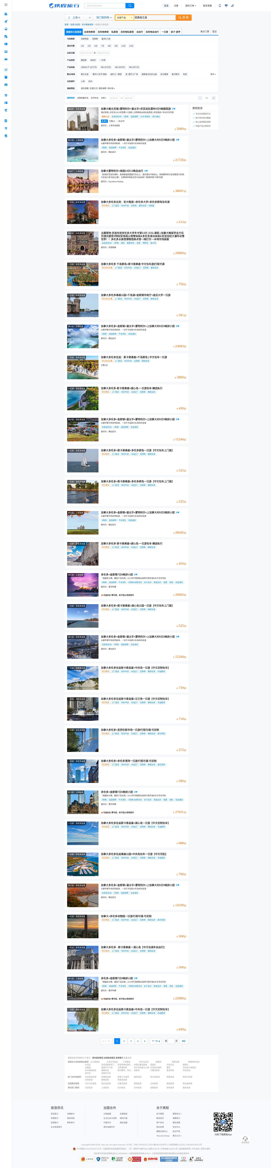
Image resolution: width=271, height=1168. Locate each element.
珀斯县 (137, 1070)
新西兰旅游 (187, 1077)
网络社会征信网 (105, 1159)
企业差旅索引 (56, 1127)
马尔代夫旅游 (90, 1084)
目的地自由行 (152, 32)
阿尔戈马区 (144, 1062)
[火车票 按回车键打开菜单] (6, 29)
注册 (176, 6)
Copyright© (86, 1145)
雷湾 (168, 1068)
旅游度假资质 (184, 1149)
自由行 (139, 32)
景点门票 (204, 31)
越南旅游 (137, 1077)
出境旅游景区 (109, 1058)
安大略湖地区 (90, 1070)
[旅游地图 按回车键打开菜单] (6, 84)
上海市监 (89, 1159)
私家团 (114, 32)
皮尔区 (88, 1073)
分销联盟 (107, 1114)
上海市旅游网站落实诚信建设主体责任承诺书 (170, 1153)
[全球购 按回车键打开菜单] (6, 95)
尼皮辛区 (170, 1065)
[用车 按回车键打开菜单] (6, 59)
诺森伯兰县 (106, 1073)
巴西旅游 (89, 1080)
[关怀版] (232, 5)
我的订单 (189, 6)
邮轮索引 (71, 1123)
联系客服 (207, 6)
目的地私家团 (127, 32)
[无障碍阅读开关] (226, 5)
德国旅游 (105, 1080)
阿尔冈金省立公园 (141, 1068)
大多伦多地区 (112, 1062)
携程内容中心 (162, 1131)
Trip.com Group (163, 1136)
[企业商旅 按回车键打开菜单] (6, 120)
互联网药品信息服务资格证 (114, 1149)
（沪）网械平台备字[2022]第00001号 (143, 1149)
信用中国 (150, 1159)
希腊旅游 (170, 1077)
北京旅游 (89, 1088)
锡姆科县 (105, 1070)
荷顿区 (153, 1065)
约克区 (88, 1065)
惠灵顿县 (170, 1070)
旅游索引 (119, 1058)
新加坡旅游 (187, 1084)
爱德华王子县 (107, 1068)
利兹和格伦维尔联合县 (125, 1065)
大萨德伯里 (122, 1068)
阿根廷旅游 (122, 1080)
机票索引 (54, 1118)
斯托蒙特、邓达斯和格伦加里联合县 (125, 1070)
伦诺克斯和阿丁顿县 (109, 1065)
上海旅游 (105, 1088)
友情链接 (123, 1114)
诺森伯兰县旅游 (73, 32)
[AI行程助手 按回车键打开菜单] (6, 69)
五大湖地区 (95, 1062)
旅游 (66, 25)
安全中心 (176, 1127)
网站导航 (71, 1118)
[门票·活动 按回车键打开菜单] (6, 44)
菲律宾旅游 (106, 1077)
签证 (214, 31)
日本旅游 (154, 1084)
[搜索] (129, 5)
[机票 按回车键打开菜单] (6, 21)
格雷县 (158, 1062)
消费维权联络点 (183, 1159)
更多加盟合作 (109, 1127)
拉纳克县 (186, 1070)
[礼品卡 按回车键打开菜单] (6, 102)
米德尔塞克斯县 (140, 1065)
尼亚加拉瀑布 (156, 1068)
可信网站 (134, 1159)
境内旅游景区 (98, 1058)
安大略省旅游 (87, 25)
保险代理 (123, 1118)
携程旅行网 (64, 5)
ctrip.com (105, 1145)
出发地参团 (89, 32)
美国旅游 (170, 1084)
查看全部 (127, 1058)
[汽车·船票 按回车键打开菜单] (6, 51)
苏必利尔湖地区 (189, 1068)
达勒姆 (88, 1068)
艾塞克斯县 (155, 1070)
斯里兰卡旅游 (123, 1077)
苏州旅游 (137, 1088)
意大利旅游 (155, 1077)
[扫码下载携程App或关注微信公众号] (219, 5)
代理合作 (107, 1123)
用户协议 (160, 1123)
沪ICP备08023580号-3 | (159, 1145)
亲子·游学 (175, 32)
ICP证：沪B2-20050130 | (138, 1145)
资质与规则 (205, 1149)
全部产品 (121, 17)
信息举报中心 (118, 1159)
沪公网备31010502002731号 (89, 1149)
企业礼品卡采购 (110, 1118)
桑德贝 (186, 1065)
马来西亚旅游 (90, 1077)
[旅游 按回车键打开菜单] (6, 36)
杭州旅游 (121, 1088)
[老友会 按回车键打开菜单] (6, 128)
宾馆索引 (54, 1114)
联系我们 (160, 1118)
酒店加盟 (123, 1123)
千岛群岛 (126, 1062)
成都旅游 (154, 1088)
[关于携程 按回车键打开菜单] (6, 136)
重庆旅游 (186, 1088)
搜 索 (185, 17)
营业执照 (160, 1127)
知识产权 (176, 1131)
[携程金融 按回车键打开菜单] (6, 110)
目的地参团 (103, 32)
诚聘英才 (176, 1118)
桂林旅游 (170, 1088)
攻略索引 (71, 1114)
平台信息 (195, 1149)
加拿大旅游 (75, 25)
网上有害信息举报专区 (169, 1159)
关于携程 (160, 1114)
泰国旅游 (137, 1084)
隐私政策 (176, 1123)
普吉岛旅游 (106, 1084)
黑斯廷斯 (175, 1062)
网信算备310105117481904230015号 (186, 1145)
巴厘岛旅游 (122, 1084)
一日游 (165, 32)
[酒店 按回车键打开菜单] (6, 14)
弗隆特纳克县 (193, 1062)
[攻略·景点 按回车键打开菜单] (6, 77)
